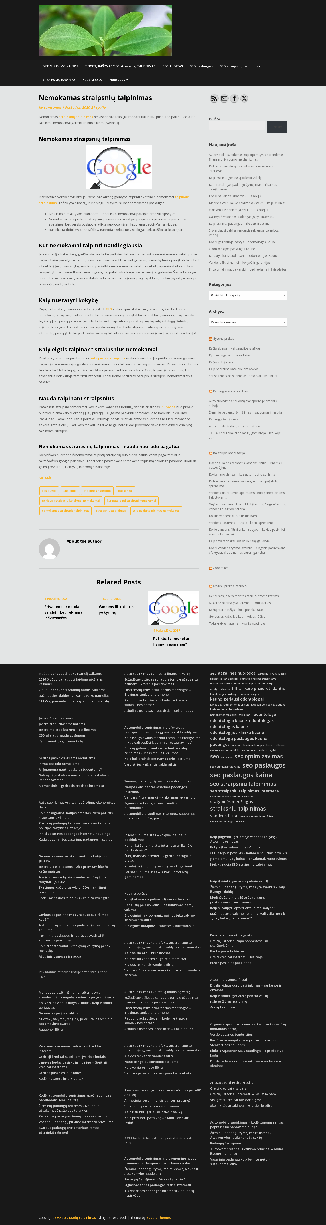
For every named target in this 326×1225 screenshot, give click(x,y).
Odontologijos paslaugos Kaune (232, 249)
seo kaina (227, 757)
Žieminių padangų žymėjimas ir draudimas (157, 781)
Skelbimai (70, 491)
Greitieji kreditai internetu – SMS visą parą (243, 1094)
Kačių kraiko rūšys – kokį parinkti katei (236, 610)
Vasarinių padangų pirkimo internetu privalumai (76, 1122)
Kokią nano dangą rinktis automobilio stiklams (242, 474)
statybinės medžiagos (231, 801)
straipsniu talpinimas (111, 511)
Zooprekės (220, 568)
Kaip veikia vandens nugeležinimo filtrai (155, 959)
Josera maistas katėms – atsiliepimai (68, 730)
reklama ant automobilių (225, 750)
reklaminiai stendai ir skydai (259, 750)
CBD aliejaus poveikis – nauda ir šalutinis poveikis (248, 853)
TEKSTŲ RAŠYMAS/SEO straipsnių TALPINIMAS (120, 66)
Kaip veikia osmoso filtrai (144, 1067)
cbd (257, 683)
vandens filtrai (224, 815)
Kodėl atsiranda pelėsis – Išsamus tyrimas (157, 899)
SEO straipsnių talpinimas (240, 66)
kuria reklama (218, 709)
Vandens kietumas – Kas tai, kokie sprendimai (241, 523)
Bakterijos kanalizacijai (229, 453)
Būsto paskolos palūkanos (230, 963)
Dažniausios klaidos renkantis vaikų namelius (74, 695)
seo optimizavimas (259, 756)
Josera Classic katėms (56, 718)
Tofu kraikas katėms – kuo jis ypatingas (237, 623)
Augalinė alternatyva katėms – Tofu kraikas (240, 603)
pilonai (236, 745)
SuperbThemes (159, 1217)
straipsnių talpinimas (76, 116)
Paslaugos (49, 491)
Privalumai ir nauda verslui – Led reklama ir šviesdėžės (63, 612)
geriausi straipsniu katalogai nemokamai (71, 501)
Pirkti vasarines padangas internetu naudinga (74, 834)
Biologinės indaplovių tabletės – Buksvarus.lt (159, 926)
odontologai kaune (228, 720)
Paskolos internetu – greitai (231, 935)
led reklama (236, 709)
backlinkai (125, 491)
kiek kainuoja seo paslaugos (268, 704)
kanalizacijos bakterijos (224, 694)
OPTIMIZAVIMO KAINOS (60, 66)
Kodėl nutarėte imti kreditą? (61, 1078)
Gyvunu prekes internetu (230, 586)
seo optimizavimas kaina (225, 766)
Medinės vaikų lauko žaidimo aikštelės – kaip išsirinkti (247, 203)
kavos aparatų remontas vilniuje (229, 704)
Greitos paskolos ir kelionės (60, 1073)
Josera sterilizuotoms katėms (62, 724)
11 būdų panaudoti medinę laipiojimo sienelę (74, 701)
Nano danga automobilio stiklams (151, 1062)
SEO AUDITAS (173, 66)
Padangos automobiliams (231, 391)
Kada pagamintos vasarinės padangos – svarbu (76, 839)
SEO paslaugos (201, 66)
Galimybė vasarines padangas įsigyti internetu (241, 217)
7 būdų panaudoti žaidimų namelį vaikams (72, 690)
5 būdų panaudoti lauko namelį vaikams (70, 674)
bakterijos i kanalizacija (272, 673)
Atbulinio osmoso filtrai (228, 979)
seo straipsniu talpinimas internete (244, 790)
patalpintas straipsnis (107, 358)
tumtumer (52, 107)
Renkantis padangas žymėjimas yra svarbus (73, 1116)
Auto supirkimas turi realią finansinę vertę (157, 674)
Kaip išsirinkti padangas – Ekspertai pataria (239, 223)
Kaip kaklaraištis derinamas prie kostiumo (157, 759)
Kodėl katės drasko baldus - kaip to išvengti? (74, 898)
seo (214, 756)
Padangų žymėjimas (223, 419)
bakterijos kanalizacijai (224, 678)
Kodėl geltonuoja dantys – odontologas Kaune (242, 242)
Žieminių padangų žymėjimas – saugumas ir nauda (245, 412)
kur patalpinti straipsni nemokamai (131, 501)
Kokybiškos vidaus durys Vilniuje (235, 847)
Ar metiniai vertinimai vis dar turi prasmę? (157, 1100)
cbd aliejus (268, 683)
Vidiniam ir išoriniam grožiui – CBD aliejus (238, 210)
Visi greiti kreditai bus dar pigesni (236, 1100)
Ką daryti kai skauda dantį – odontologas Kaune (243, 256)
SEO (109, 309)
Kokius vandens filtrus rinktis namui (234, 516)
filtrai (237, 688)
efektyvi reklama (220, 689)
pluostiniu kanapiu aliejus (257, 745)
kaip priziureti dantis (265, 688)
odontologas (261, 720)
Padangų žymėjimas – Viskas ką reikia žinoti (158, 1179)
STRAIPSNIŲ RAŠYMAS (58, 79)
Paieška (214, 118)
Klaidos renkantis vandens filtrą (149, 964)
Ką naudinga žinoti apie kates (230, 355)
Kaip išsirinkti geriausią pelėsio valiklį (235, 178)
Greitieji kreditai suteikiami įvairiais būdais (72, 1057)
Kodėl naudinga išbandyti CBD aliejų (235, 196)
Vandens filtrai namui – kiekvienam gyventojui (160, 797)
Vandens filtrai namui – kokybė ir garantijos (240, 262)
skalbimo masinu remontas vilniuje (231, 796)
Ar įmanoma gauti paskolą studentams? (70, 769)
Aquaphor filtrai (51, 1029)
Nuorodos (117, 79)
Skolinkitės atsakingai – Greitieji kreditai (241, 1105)
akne (213, 673)
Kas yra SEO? (92, 79)
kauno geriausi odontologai (237, 699)
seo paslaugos (264, 765)
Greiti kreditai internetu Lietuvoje (236, 957)
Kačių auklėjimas (221, 362)
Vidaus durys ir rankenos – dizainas (151, 1106)
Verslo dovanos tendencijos (231, 1034)
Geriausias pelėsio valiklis (58, 1013)
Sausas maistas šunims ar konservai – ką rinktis (243, 376)
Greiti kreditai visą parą (228, 1088)
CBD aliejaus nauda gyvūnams (62, 735)
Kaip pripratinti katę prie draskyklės (234, 369)
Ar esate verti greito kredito (232, 1082)
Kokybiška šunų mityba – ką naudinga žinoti (158, 866)
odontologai (265, 714)
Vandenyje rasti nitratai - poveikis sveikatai (158, 1073)
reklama (280, 745)
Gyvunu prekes (223, 338)
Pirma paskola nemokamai (60, 764)
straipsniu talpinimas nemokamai (156, 511)
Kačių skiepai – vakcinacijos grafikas (235, 348)
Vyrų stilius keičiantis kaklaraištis (150, 764)
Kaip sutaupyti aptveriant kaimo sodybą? (242, 908)
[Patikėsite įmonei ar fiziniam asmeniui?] (173, 606)
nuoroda (168, 407)
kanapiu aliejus (250, 694)
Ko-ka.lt (45, 477)
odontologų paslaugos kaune (238, 738)
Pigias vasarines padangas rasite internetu (157, 1185)
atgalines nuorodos (97, 491)
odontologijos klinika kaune (237, 732)
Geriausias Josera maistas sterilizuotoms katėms (244, 596)
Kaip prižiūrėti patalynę (228, 1001)
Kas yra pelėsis (135, 893)
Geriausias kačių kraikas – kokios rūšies (237, 616)
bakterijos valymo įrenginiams (258, 678)
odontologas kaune (229, 726)
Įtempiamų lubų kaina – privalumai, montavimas (248, 859)
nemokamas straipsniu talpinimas (65, 511)
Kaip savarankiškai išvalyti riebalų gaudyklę (239, 541)
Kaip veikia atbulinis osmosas (147, 953)
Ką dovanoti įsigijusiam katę (61, 741)
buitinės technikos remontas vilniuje (231, 683)
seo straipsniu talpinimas (243, 783)
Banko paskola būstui (227, 951)
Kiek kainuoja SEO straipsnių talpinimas (241, 864)
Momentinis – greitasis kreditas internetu (71, 786)
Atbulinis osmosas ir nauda (60, 956)
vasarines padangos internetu (228, 821)
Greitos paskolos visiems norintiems (67, 758)
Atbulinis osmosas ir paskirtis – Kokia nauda (158, 710)
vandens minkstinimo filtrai (256, 816)
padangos (220, 744)
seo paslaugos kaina (241, 774)
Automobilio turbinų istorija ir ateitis (234, 426)
